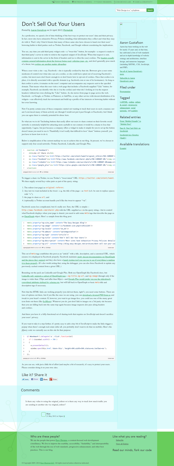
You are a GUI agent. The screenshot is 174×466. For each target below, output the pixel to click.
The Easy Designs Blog (35, 10)
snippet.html (27, 172)
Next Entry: (91, 427)
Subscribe (119, 440)
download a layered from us (97, 295)
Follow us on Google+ (125, 454)
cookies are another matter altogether (50, 64)
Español (123, 148)
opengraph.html (28, 247)
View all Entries (122, 443)
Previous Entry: (43, 427)
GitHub (46, 172)
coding (131, 102)
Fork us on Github (131, 454)
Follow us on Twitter (115, 454)
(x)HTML (124, 102)
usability (134, 110)
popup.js (26, 358)
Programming (125, 91)
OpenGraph (29, 216)
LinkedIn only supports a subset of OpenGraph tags (44, 275)
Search (150, 10)
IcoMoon (47, 301)
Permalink (68, 30)
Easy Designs (61, 440)
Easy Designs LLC (47, 463)
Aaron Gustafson (38, 30)
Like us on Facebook (120, 454)
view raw (111, 172)
